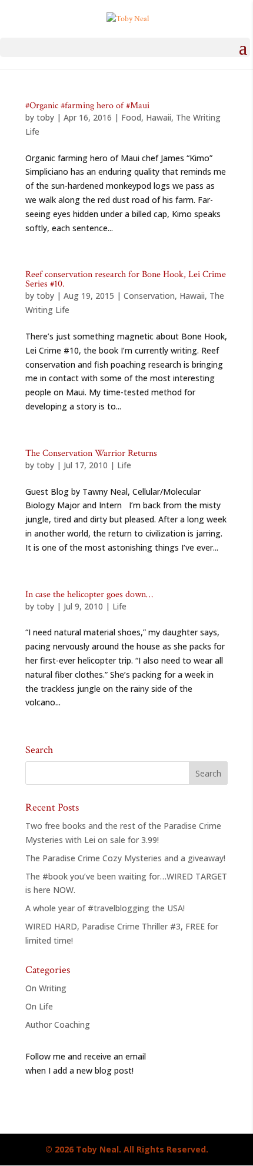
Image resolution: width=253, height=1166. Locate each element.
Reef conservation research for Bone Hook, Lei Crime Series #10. (125, 279)
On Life (39, 1006)
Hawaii (158, 117)
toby (45, 117)
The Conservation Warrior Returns (91, 453)
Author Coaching (57, 1024)
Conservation (149, 295)
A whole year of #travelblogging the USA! (105, 908)
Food (131, 117)
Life (124, 465)
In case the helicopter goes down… (89, 594)
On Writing (45, 988)
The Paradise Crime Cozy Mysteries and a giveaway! (125, 858)
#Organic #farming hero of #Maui (87, 105)
